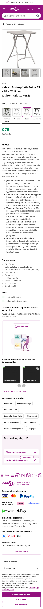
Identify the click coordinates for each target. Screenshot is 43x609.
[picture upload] (21, 342)
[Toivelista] (33, 9)
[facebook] (4, 536)
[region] (21, 589)
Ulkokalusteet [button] (32, 416)
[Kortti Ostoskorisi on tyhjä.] (39, 9)
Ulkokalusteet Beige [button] (11, 422)
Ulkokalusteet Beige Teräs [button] (13, 428)
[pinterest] (13, 536)
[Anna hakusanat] (37, 15)
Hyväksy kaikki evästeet (21, 594)
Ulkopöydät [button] (32, 428)
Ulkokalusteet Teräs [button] (30, 422)
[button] (6, 115)
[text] (5, 130)
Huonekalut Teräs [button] (10, 410)
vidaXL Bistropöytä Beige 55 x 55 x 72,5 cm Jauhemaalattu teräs (21, 91)
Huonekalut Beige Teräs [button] (13, 416)
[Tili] (27, 9)
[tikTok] (18, 536)
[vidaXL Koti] (14, 9)
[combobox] (21, 16)
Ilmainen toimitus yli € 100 (21, 2)
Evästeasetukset (21, 604)
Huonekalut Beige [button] (24, 403)
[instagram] (9, 536)
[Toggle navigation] (4, 9)
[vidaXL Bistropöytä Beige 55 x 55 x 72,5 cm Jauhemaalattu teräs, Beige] (21, 49)
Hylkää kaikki (21, 599)
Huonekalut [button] (8, 403)
